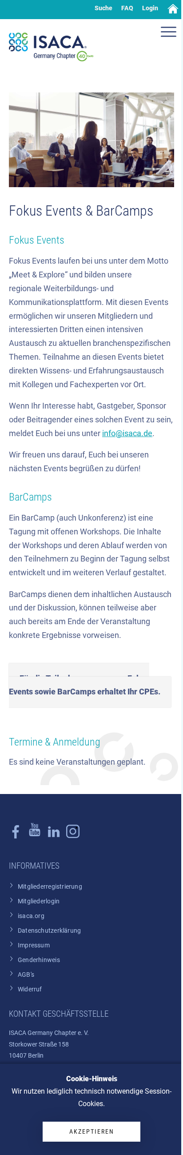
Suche (103, 8)
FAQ (127, 8)
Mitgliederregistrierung (50, 886)
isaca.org (31, 916)
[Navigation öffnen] (170, 33)
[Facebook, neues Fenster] (15, 836)
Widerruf (30, 989)
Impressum (34, 945)
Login (150, 8)
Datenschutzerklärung (49, 930)
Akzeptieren (91, 1131)
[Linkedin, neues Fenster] (53, 836)
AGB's (26, 975)
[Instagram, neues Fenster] (34, 836)
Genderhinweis (39, 960)
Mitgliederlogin (39, 901)
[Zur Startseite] (51, 47)
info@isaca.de (127, 433)
